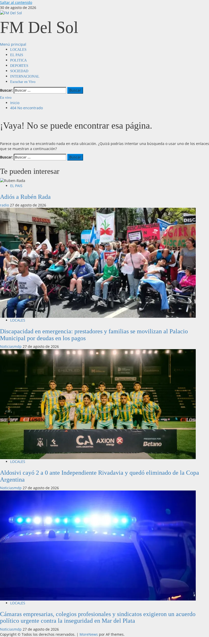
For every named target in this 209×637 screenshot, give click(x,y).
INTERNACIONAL (25, 76)
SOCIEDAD (19, 71)
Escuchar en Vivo (22, 82)
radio (5, 205)
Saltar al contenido (16, 2)
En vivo (5, 98)
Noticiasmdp (11, 346)
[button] (13, 44)
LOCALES (18, 50)
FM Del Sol (39, 27)
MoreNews (89, 634)
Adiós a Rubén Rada (25, 196)
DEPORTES (19, 66)
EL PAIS (16, 55)
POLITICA (18, 60)
